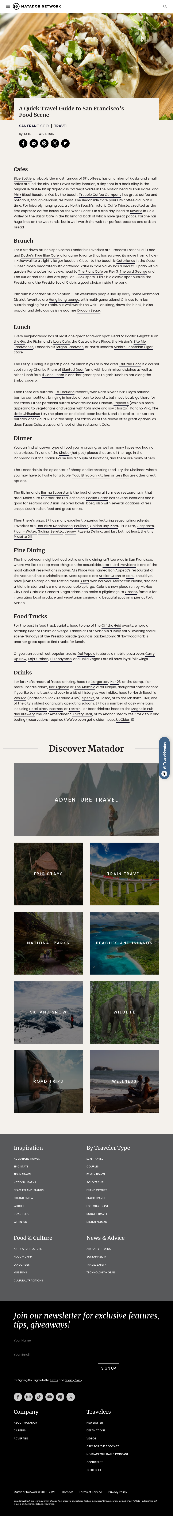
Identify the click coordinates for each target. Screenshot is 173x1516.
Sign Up (128, 774)
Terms (92, 784)
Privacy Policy (111, 784)
